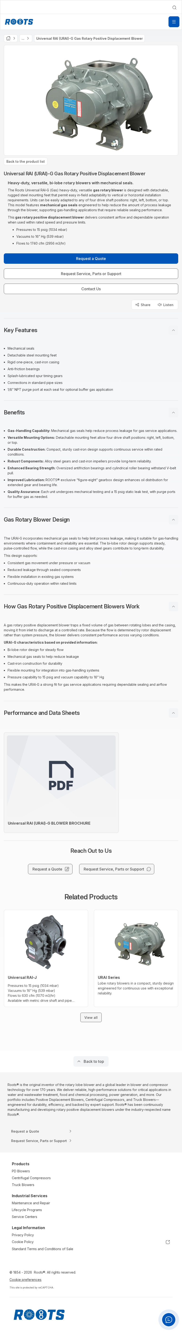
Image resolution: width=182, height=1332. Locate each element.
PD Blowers (21, 1171)
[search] (174, 7)
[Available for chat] (168, 1319)
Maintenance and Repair (31, 1203)
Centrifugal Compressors (31, 1178)
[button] (91, 330)
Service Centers (24, 1217)
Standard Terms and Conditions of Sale (42, 1249)
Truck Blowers (23, 1185)
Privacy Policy (23, 1235)
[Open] (173, 21)
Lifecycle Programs (27, 1210)
